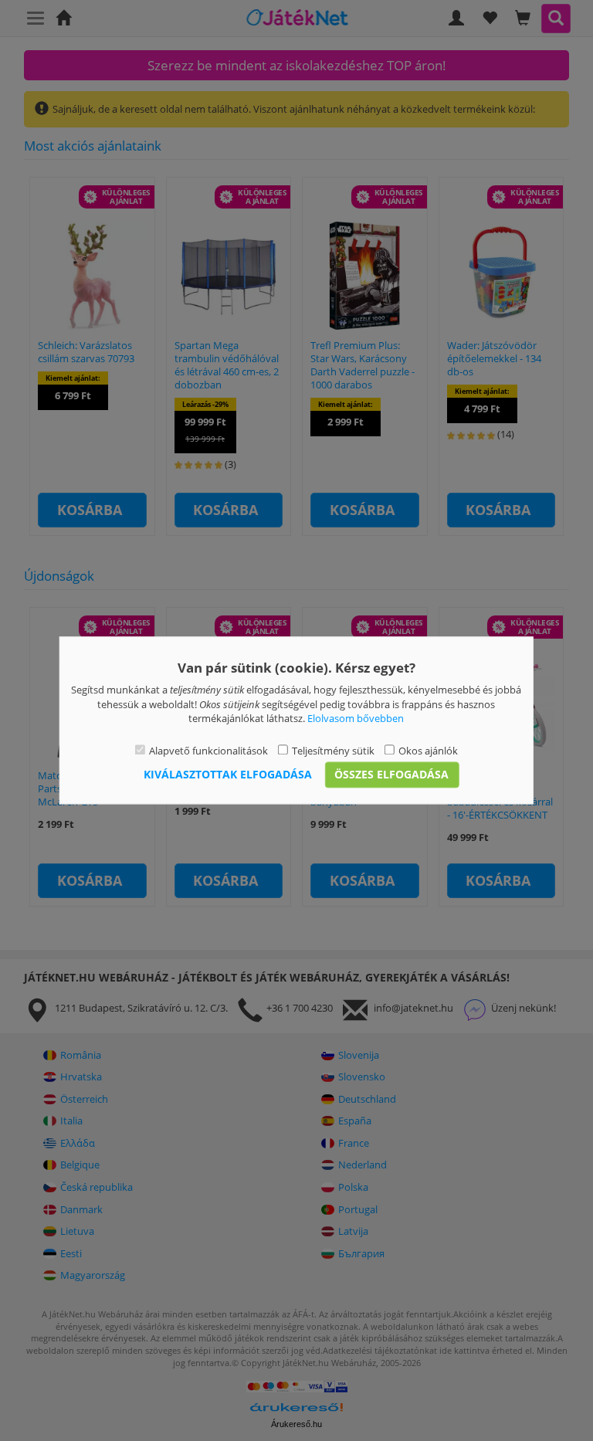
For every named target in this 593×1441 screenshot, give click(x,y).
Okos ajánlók (428, 751)
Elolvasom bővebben (355, 719)
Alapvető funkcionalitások (208, 751)
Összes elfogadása (391, 775)
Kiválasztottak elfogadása (228, 775)
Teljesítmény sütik (333, 751)
